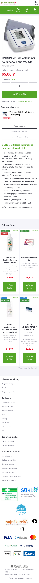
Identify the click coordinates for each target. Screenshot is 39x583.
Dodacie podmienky (8, 445)
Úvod (11, 578)
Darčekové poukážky (9, 460)
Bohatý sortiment (7, 388)
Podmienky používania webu (11, 476)
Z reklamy (5, 423)
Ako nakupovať (7, 456)
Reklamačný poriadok (9, 480)
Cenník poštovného (8, 441)
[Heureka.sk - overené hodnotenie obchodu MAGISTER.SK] (21, 509)
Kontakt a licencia (8, 464)
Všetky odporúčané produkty (28, 368)
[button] (35, 10)
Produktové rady (7, 406)
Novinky (4, 419)
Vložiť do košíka (9, 286)
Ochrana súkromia (8, 472)
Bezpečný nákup (7, 384)
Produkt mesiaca (7, 410)
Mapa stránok (19, 578)
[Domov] (8, 3)
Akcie (3, 414)
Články (4, 431)
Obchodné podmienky (9, 468)
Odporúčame (6, 427)
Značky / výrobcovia (8, 402)
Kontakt (36, 4)
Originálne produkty (8, 392)
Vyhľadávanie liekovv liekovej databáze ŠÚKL (28, 495)
